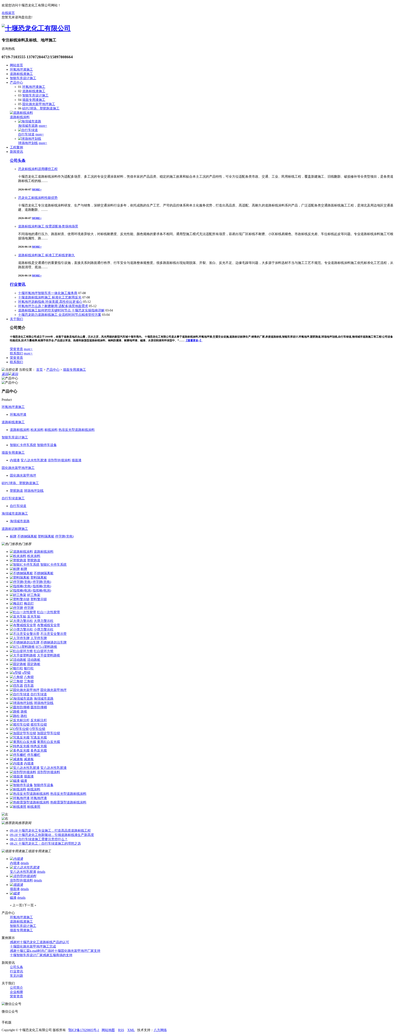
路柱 (24, 716)
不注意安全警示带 (53, 633)
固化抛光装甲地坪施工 (38, 104)
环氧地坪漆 (38, 798)
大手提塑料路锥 (48, 655)
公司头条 (18, 160)
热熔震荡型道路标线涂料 (68, 802)
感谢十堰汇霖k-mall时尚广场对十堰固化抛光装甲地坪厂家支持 (55, 950)
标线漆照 (33, 806)
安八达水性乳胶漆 (53, 767)
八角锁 (29, 677)
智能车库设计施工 (23, 78)
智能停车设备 (43, 785)
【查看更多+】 (193, 340)
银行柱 (29, 668)
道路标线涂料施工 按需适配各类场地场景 (48, 226)
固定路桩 (33, 664)
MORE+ (37, 189)
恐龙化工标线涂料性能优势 (38, 197)
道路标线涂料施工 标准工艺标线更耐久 (46, 255)
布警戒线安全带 (48, 625)
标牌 (24, 569)
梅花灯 (29, 603)
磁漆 (24, 780)
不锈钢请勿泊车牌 (53, 642)
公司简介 (16, 987)
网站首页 (16, 65)
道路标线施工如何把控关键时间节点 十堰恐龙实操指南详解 (61, 310)
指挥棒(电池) (42, 590)
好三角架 (33, 595)
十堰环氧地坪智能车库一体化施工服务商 (47, 293)
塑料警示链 (38, 599)
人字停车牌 (38, 638)
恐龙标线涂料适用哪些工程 (38, 169)
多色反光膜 (38, 750)
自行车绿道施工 (13, 498)
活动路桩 (33, 659)
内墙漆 (29, 763)
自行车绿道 (26, 134)
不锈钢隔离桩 (43, 573)
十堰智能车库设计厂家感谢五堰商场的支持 (41, 955)
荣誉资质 (16, 349)
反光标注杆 (38, 720)
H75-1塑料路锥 (46, 646)
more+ (43, 125)
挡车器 (29, 685)
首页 (39, 369)
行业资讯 (18, 284)
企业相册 (16, 992)
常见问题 (16, 975)
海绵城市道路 (28, 125)
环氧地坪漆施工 (21, 69)
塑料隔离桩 (38, 577)
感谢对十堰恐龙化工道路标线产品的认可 (39, 942)
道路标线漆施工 (21, 74)
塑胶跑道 (33, 560)
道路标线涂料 (20, 117)
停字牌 (29, 608)
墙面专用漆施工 (33, 99)
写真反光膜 (38, 737)
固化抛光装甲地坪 (53, 690)
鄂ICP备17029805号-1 (83, 1030)
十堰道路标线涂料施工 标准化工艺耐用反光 (49, 297)
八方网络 (160, 1030)
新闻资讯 (16, 151)
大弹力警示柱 (43, 620)
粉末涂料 (33, 556)
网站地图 (108, 1030)
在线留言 (8, 13)
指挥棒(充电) (42, 586)
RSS (121, 1030)
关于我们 (16, 319)
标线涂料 (33, 789)
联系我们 (16, 353)
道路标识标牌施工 (15, 528)
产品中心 (16, 82)
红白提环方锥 (43, 651)
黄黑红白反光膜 (48, 742)
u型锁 (26, 672)
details (25, 863)
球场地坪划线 (28, 143)
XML (131, 1030)
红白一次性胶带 (48, 612)
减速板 (29, 759)
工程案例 (16, 147)
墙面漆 (29, 776)
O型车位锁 (37, 729)
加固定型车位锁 (48, 733)
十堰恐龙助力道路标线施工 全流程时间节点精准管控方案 (59, 314)
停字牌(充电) (42, 582)
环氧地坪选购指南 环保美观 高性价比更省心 (50, 301)
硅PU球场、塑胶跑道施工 (40, 108)
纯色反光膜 (38, 746)
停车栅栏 (33, 755)
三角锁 (29, 681)
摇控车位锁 (38, 724)
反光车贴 (33, 616)
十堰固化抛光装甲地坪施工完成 (33, 946)
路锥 (24, 711)
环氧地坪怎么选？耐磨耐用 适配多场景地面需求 (53, 306)
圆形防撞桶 (38, 707)
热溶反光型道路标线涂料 (68, 793)
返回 (5, 374)
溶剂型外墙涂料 (48, 772)
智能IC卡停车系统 (53, 564)
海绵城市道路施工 (15, 513)
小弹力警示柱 (43, 629)
